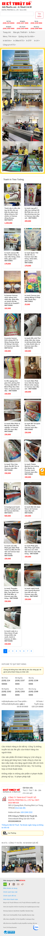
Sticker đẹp (19, 911)
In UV (36, 41)
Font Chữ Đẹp (7, 927)
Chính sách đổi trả (10, 896)
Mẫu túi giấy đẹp (19, 923)
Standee (14, 927)
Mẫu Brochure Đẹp (9, 923)
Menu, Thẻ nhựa (9, 36)
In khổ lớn (7, 41)
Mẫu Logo (37, 902)
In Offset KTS (18, 41)
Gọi (42, 473)
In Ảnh (31, 32)
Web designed (8, 880)
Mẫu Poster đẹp (19, 915)
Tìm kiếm (39, 15)
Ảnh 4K (13, 907)
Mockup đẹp (7, 911)
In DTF (29, 41)
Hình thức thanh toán (10, 899)
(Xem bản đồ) (20, 808)
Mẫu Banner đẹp (29, 915)
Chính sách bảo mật (10, 892)
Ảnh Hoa (18, 907)
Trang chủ (7, 32)
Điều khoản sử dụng (10, 888)
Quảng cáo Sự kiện (26, 36)
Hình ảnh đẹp (7, 907)
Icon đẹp (13, 911)
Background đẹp (34, 907)
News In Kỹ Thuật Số (21, 902)
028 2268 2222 (26, 812)
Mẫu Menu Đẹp (7, 919)
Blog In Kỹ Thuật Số (9, 902)
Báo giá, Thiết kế (19, 32)
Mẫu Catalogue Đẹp (28, 919)
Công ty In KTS (9, 45)
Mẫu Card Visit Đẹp (9, 915)
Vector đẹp (30, 902)
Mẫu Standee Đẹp (27, 911)
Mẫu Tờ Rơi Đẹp (17, 919)
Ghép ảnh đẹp (25, 907)
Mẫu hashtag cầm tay (30, 923)
